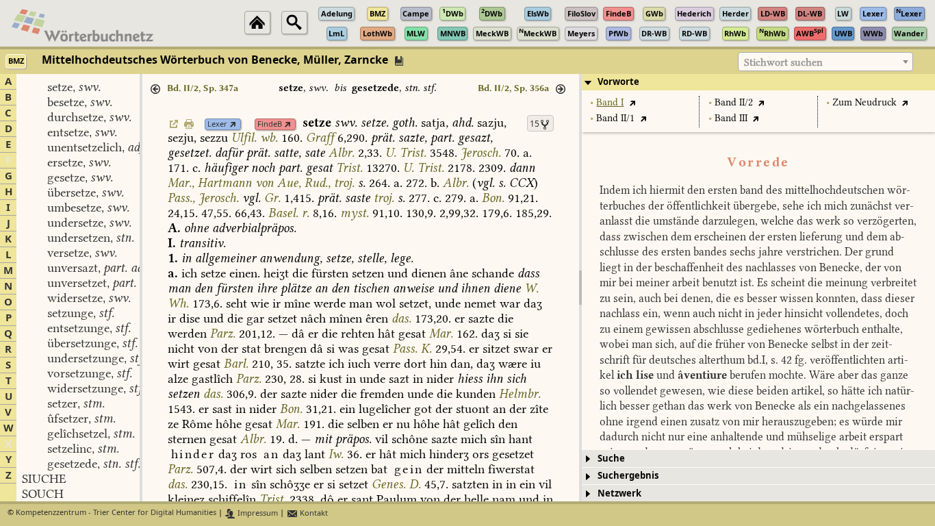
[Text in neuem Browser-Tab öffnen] (632, 102)
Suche (611, 458)
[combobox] (825, 61)
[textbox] (825, 62)
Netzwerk (619, 493)
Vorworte (618, 81)
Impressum (256, 513)
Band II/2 (734, 102)
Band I (610, 102)
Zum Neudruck (864, 102)
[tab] (758, 82)
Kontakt (313, 513)
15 (534, 124)
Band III (731, 118)
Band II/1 (615, 118)
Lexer (217, 124)
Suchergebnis (628, 475)
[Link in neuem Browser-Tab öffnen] (233, 124)
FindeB (269, 124)
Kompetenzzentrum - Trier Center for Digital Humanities (116, 513)
